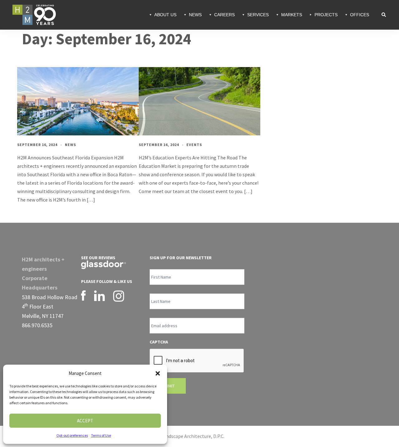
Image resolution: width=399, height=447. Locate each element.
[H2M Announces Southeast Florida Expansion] (78, 101)
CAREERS (224, 14)
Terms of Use (101, 435)
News (70, 144)
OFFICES (359, 14)
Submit (168, 386)
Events (194, 144)
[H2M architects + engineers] (34, 14)
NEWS (195, 14)
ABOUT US (165, 14)
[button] (158, 373)
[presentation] (197, 361)
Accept (85, 421)
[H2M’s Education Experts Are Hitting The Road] (199, 101)
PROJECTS (326, 14)
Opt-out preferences (72, 435)
